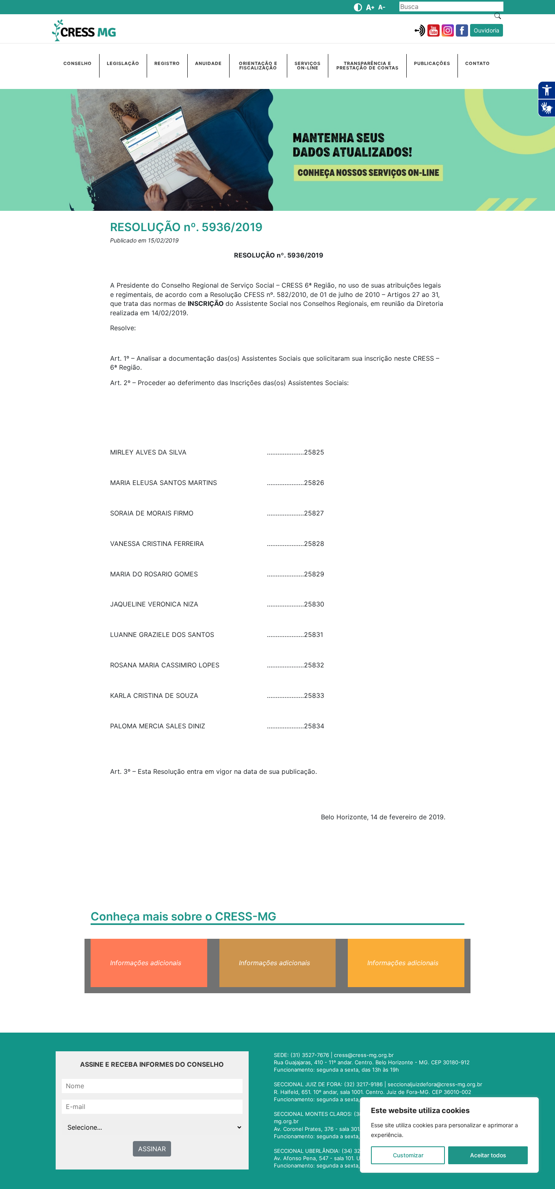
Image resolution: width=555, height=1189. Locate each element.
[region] (449, 1135)
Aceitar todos (488, 1155)
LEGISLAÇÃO (123, 63)
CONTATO (477, 63)
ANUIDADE (208, 63)
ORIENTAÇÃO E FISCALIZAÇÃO (258, 66)
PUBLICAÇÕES (432, 63)
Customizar (408, 1155)
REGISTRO (167, 63)
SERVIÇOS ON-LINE (308, 66)
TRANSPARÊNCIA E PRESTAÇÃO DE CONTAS (367, 66)
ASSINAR (152, 1149)
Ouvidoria (486, 30)
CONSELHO (77, 63)
